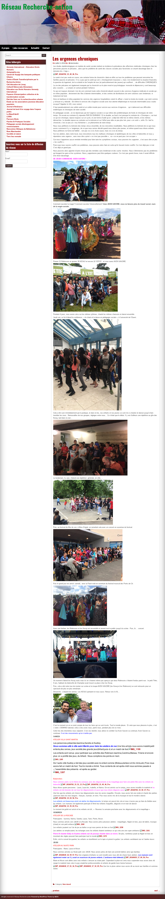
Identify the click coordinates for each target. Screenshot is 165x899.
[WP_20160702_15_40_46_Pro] (65, 74)
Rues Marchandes (14, 131)
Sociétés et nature (14, 134)
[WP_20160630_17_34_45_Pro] (90, 866)
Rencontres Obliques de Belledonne (21, 129)
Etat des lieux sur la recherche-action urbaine (25, 99)
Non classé (67, 884)
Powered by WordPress (39, 896)
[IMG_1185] (58, 759)
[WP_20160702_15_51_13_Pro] (73, 784)
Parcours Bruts (13, 119)
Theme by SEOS (52, 896)
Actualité (35, 48)
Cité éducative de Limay (16, 84)
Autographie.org (13, 72)
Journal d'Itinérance (14, 107)
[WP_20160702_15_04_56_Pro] (65, 798)
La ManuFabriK (13, 114)
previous (55, 890)
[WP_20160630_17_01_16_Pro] (65, 866)
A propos (5, 48)
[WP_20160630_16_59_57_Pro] (65, 855)
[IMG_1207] (59, 772)
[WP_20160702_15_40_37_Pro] (137, 790)
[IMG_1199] (134, 749)
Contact (46, 48)
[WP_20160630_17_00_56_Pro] (136, 857)
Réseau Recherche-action (36, 6)
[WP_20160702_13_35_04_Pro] (65, 806)
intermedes (74, 63)
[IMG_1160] (79, 824)
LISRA (9, 117)
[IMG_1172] (102, 836)
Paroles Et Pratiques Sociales (18, 122)
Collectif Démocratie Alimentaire (19, 87)
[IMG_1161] (145, 831)
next (157, 890)
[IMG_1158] (118, 827)
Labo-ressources (20, 48)
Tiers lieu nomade (14, 136)
